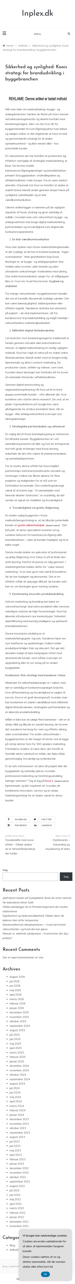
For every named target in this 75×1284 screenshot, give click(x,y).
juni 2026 (15, 985)
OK (45, 1274)
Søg (5, 870)
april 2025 (16, 1048)
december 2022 (19, 1168)
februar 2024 (17, 1110)
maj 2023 (15, 1150)
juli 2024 (15, 1088)
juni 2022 (15, 1195)
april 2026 (16, 994)
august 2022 (17, 1186)
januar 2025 (17, 1061)
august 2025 (17, 1030)
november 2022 (19, 1172)
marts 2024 (17, 1106)
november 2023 (19, 1123)
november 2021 (19, 1226)
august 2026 (17, 976)
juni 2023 (15, 1146)
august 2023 (17, 1137)
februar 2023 (17, 1159)
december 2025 (19, 1012)
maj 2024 (15, 1097)
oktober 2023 (18, 1128)
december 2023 (19, 1119)
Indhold (14, 1249)
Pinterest (21, 825)
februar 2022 (17, 1212)
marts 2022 (17, 1208)
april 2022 (16, 1203)
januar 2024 (17, 1114)
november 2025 (19, 1017)
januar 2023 (17, 1163)
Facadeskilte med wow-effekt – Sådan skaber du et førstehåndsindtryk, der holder (20, 846)
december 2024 (19, 1065)
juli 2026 (15, 981)
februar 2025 (17, 1057)
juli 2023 (15, 1141)
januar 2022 (17, 1217)
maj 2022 (15, 1199)
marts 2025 (17, 1052)
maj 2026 (15, 990)
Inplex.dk (37, 14)
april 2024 (16, 1101)
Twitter (46, 819)
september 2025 (20, 1025)
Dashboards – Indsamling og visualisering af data (57, 844)
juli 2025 (15, 1034)
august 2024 (17, 1083)
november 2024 (19, 1070)
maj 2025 (15, 1043)
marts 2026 (17, 999)
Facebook (21, 819)
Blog (12, 1245)
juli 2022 (15, 1190)
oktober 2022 (18, 1177)
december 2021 (19, 1221)
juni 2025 (15, 1039)
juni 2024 (15, 1092)
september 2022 (20, 1181)
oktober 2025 (18, 1021)
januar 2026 (17, 1008)
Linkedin (47, 825)
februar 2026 (17, 1003)
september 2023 (20, 1132)
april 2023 (16, 1154)
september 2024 (20, 1079)
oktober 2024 (18, 1074)
